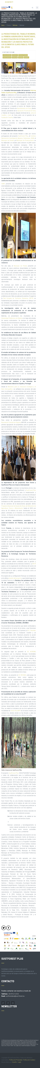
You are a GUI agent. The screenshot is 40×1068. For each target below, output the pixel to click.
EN (8, 2)
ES (6, 2)
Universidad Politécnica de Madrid (11, 318)
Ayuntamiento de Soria (24, 108)
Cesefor (14, 1062)
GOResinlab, (32, 630)
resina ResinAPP (15, 711)
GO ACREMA (31, 651)
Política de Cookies (29, 1060)
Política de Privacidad (15, 1060)
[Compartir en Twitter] (3, 928)
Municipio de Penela (7, 140)
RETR (34, 564)
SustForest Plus (23, 136)
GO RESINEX (22, 675)
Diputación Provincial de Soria (26, 111)
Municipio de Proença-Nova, (25, 140)
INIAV (3, 184)
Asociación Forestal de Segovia (11, 422)
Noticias (15, 25)
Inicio (2, 25)
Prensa (9, 25)
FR (10, 2)
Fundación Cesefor (7, 117)
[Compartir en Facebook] (8, 928)
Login (19, 1062)
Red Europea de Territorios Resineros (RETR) (18, 298)
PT (12, 2)
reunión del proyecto (15, 578)
